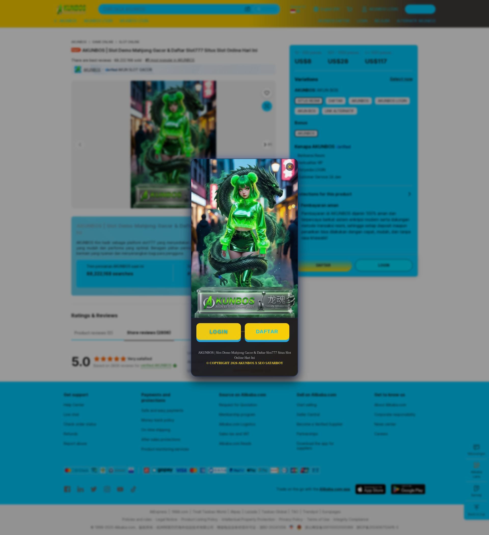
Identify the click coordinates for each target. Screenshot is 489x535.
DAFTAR (267, 331)
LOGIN (219, 331)
